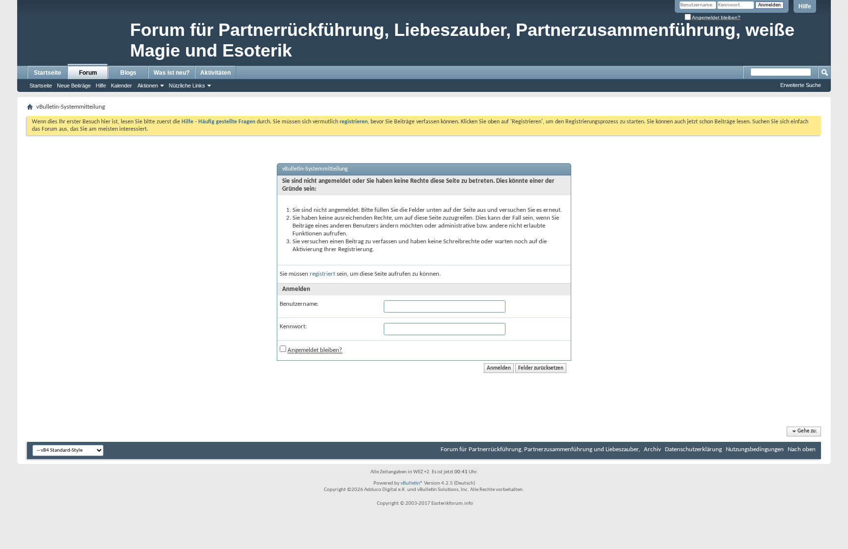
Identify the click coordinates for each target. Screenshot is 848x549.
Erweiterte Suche (800, 85)
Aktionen (147, 85)
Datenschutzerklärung (693, 449)
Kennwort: (293, 326)
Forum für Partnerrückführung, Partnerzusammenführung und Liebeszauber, (540, 449)
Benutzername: (299, 304)
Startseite (47, 72)
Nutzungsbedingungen (755, 449)
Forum (88, 72)
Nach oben (802, 449)
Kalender (121, 85)
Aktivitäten (215, 72)
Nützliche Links (187, 85)
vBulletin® (411, 483)
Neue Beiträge (74, 85)
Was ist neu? (171, 72)
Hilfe (804, 6)
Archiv (652, 449)
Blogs (128, 72)
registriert (322, 274)
